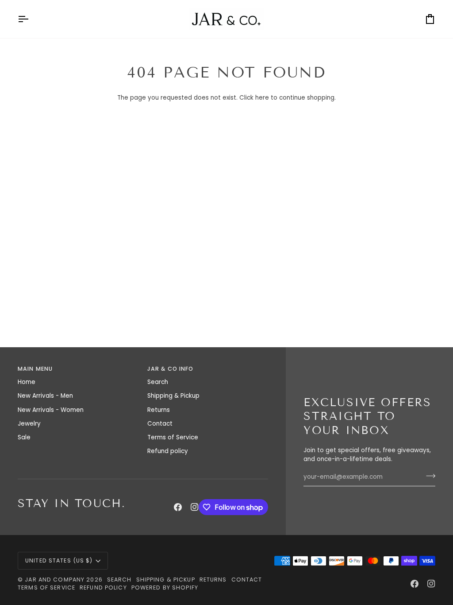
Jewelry (29, 423)
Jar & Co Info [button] (170, 368)
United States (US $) (59, 560)
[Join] (428, 476)
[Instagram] (195, 507)
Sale (24, 437)
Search (157, 382)
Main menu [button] (35, 368)
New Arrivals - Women (51, 410)
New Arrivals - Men (45, 396)
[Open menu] (31, 19)
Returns (158, 410)
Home (26, 382)
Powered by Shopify (164, 587)
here (262, 97)
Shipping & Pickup (173, 396)
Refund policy (167, 451)
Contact (160, 423)
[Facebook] (178, 507)
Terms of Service (172, 437)
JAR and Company (54, 579)
